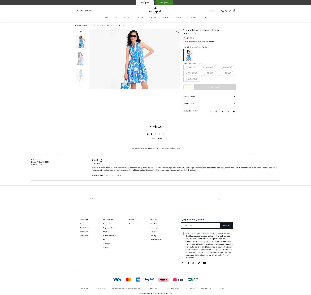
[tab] (145, 2)
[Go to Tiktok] (198, 264)
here (178, 148)
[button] (81, 42)
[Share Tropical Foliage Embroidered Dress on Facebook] (210, 111)
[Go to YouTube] (204, 264)
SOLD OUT (215, 87)
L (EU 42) (209, 73)
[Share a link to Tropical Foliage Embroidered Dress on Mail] (234, 111)
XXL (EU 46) (191, 79)
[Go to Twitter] (193, 264)
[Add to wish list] (177, 32)
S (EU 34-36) (226, 67)
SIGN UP (226, 225)
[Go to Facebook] (187, 264)
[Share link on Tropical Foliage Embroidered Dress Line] (216, 111)
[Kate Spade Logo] (155, 10)
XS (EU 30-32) (209, 67)
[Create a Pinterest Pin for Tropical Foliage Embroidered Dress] (222, 111)
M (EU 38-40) (192, 73)
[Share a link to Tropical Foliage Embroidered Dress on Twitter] (228, 111)
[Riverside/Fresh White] (188, 55)
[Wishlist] (226, 10)
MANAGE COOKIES (154, 288)
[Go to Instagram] (182, 264)
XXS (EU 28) (191, 67)
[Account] (230, 10)
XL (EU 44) (226, 73)
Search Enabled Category (85, 26)
